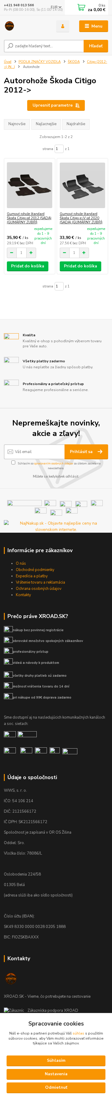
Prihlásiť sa (82, 452)
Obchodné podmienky (35, 570)
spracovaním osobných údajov (53, 463)
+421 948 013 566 (19, 5)
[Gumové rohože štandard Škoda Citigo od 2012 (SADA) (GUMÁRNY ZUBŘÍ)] (29, 185)
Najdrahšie (76, 124)
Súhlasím (56, 1060)
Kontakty (23, 595)
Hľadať (95, 46)
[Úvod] (25, 26)
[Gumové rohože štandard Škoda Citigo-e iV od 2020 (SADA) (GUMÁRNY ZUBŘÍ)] (82, 185)
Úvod (7, 62)
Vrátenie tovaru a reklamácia (40, 582)
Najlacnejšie (46, 124)
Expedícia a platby (32, 576)
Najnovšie (16, 124)
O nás (21, 563)
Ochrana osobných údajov (39, 588)
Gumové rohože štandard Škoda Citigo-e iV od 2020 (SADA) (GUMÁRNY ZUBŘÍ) (81, 218)
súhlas (78, 1033)
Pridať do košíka (27, 266)
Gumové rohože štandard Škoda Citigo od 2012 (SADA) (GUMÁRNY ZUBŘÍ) (29, 218)
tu (56, 1087)
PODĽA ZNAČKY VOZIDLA (40, 62)
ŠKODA (74, 62)
